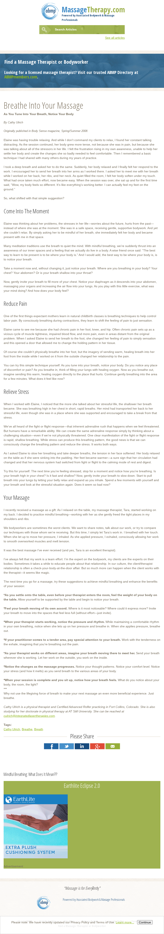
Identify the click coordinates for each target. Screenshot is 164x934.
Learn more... (125, 922)
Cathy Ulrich (12, 729)
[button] (51, 746)
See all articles (115, 37)
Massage (93, 9)
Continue (145, 922)
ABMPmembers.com (20, 77)
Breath (38, 729)
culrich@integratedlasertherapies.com (29, 715)
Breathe (27, 729)
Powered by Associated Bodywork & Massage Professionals (94, 899)
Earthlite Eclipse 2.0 (82, 785)
